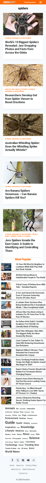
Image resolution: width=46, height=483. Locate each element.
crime (14, 415)
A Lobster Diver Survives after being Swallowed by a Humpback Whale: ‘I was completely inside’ (30, 305)
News (26, 434)
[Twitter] (17, 460)
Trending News (30, 2)
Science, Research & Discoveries (18, 38)
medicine (19, 430)
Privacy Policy (31, 465)
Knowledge (27, 427)
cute (19, 415)
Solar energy (9, 442)
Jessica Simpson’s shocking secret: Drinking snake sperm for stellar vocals (31, 400)
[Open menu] (40, 2)
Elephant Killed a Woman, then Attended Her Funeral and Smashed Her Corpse (29, 352)
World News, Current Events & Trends (21, 235)
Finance (30, 418)
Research (25, 438)
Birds (21, 412)
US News (24, 448)
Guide (10, 422)
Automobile (31, 409)
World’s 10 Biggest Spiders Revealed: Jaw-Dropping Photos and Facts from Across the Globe (22, 47)
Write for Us (15, 469)
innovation (34, 423)
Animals (10, 408)
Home (11, 465)
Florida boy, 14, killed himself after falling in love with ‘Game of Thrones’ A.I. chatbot (30, 391)
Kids (18, 427)
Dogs (24, 415)
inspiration (10, 427)
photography (16, 438)
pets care (8, 439)
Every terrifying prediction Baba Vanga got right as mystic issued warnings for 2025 (30, 362)
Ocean (32, 435)
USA (19, 449)
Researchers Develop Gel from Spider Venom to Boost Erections (21, 98)
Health (19, 423)
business (27, 412)
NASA (14, 435)
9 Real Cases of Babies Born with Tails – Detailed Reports (30, 285)
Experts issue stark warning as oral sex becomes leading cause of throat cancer (30, 381)
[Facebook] (12, 460)
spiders (22, 442)
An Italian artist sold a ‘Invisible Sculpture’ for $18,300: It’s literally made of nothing (30, 324)
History (27, 423)
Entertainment (32, 415)
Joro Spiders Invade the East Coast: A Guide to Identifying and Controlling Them (21, 245)
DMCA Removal (28, 469)
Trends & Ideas (10, 448)
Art (17, 408)
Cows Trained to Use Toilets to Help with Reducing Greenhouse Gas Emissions (30, 343)
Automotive (9, 412)
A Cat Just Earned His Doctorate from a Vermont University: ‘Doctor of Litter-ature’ (30, 295)
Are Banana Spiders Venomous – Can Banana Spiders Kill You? (21, 194)
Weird (31, 448)
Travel (20, 445)
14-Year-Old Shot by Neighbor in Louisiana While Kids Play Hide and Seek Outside (30, 267)
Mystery (8, 434)
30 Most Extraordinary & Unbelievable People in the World (30, 276)
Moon (26, 431)
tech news (30, 442)
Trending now (32, 445)
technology (11, 445)
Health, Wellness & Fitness (16, 89)
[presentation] (23, 24)
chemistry (8, 415)
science (34, 438)
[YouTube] (28, 460)
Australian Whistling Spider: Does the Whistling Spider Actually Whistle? (22, 146)
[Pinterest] (23, 460)
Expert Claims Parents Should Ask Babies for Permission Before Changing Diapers (31, 372)
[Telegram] (33, 460)
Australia (22, 409)
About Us (20, 465)
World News (12, 452)
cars (32, 412)
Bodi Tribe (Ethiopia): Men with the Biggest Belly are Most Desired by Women (29, 333)
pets (38, 434)
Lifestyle (9, 430)
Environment (11, 418)
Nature (19, 434)
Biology (16, 412)
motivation (33, 431)
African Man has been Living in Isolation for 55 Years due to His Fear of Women (30, 314)
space (16, 442)
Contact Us (23, 473)
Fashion (22, 418)
